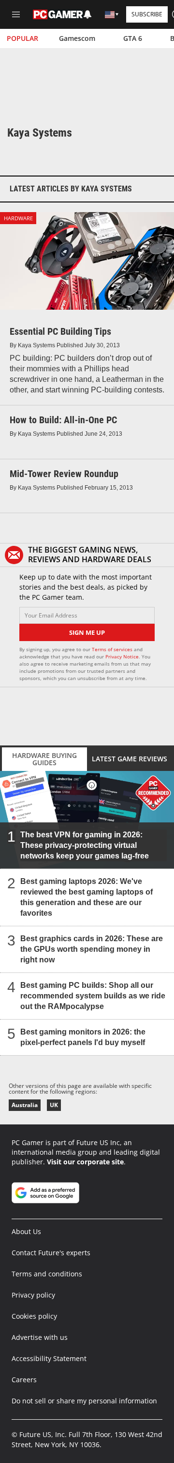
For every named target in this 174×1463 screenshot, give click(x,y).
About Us (26, 1231)
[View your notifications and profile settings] (87, 14)
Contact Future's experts (51, 1252)
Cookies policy (34, 1316)
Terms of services (113, 649)
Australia (25, 1105)
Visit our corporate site (85, 1161)
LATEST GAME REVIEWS (129, 758)
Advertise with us (40, 1337)
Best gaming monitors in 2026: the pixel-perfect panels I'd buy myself (82, 1036)
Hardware (18, 218)
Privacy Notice (122, 656)
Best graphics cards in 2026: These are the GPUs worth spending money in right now (91, 948)
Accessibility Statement (49, 1358)
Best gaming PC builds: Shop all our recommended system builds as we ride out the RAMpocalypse (92, 995)
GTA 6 (132, 38)
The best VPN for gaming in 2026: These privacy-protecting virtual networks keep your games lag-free (84, 844)
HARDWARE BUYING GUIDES (44, 759)
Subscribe (146, 14)
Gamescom (77, 38)
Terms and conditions (47, 1273)
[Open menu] (16, 14)
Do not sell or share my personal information (84, 1400)
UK (54, 1105)
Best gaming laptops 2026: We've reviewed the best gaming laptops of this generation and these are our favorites (86, 897)
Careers (24, 1379)
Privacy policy (33, 1294)
